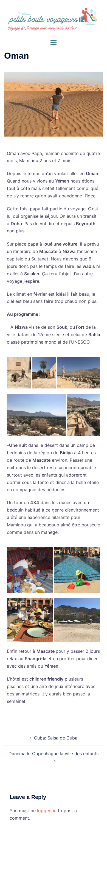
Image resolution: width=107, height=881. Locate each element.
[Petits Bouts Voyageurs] (53, 18)
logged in (47, 810)
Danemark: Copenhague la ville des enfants (53, 753)
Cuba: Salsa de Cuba (55, 738)
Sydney (66, 871)
